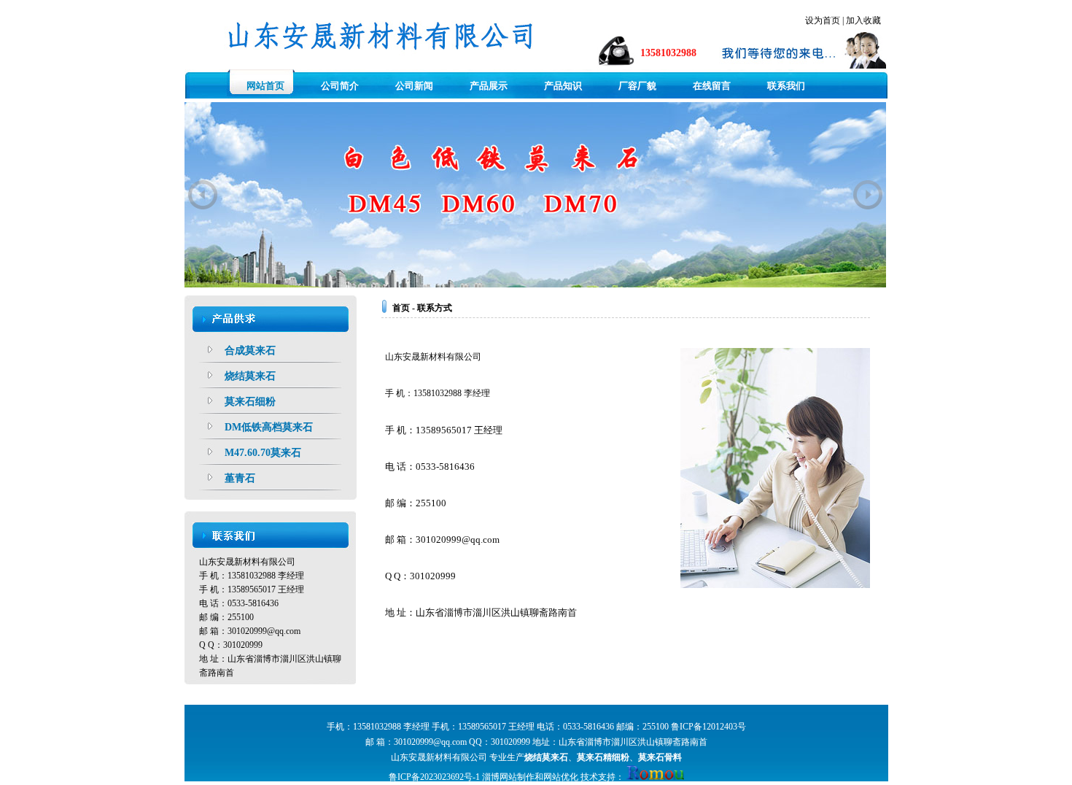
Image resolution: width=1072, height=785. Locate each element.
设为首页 (822, 20)
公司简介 (340, 85)
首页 (401, 308)
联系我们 (786, 85)
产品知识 (563, 85)
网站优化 (560, 777)
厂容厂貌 (637, 85)
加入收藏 (863, 20)
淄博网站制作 (508, 777)
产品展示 (489, 85)
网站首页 (265, 85)
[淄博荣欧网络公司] (655, 777)
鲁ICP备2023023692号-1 (434, 777)
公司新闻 (414, 85)
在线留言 (712, 85)
